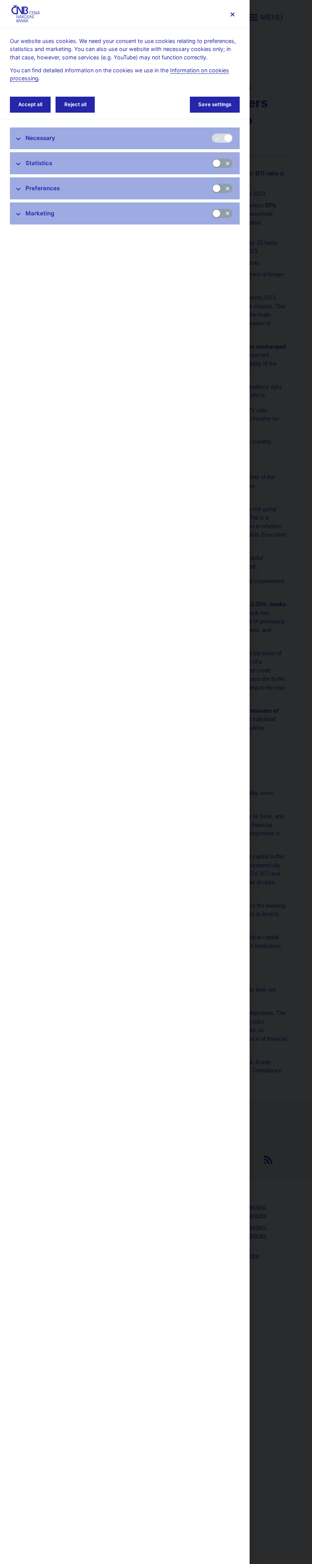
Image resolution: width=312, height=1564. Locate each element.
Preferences (42, 188)
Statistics (38, 163)
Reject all (75, 104)
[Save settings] (232, 14)
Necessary (40, 138)
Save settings (214, 104)
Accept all (30, 104)
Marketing (39, 213)
